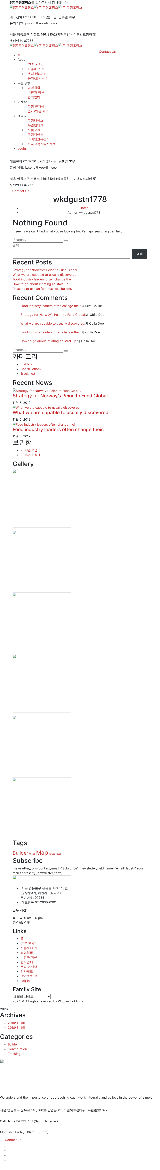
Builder (26, 364)
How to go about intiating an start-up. (41, 284)
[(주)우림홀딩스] (22, 7)
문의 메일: (17, 23)
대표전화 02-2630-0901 (27, 17)
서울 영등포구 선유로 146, (28, 34)
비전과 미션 (36, 92)
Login (22, 148)
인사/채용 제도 (38, 111)
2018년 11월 (30, 455)
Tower (52, 854)
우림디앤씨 (35, 134)
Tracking (27, 373)
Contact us (13, 1140)
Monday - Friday (12, 1132)
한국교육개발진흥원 (42, 144)
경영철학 (34, 88)
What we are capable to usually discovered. (45, 275)
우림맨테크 (35, 125)
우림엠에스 (35, 120)
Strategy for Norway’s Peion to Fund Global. (45, 270)
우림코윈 (34, 130)
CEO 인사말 (28, 943)
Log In (25, 981)
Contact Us (20, 191)
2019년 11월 (30, 450)
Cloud (32, 854)
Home (84, 208)
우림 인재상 (36, 106)
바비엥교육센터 (39, 139)
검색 (16, 245)
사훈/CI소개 (28, 948)
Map (42, 852)
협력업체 (34, 97)
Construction (31, 369)
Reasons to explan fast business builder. (42, 289)
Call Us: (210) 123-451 (16, 1121)
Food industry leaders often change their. (43, 279)
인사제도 (26, 971)
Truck (58, 854)
